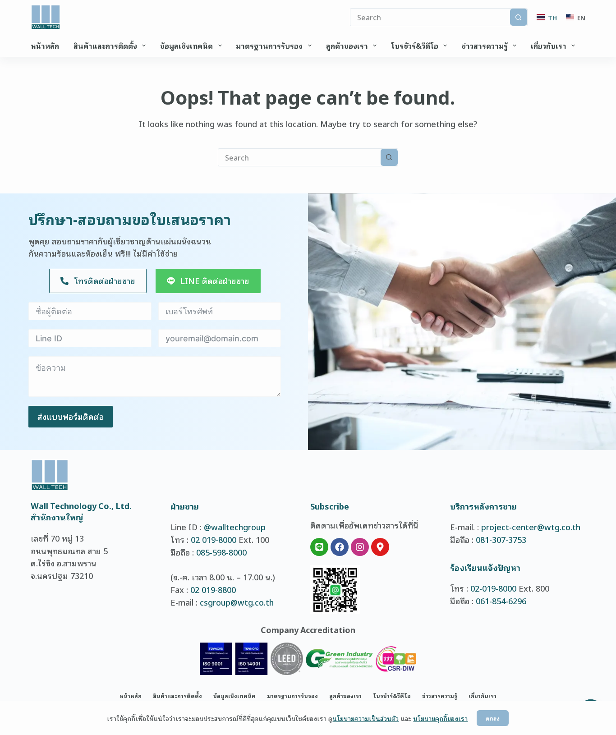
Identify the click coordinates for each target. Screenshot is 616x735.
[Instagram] (360, 547)
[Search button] (518, 17)
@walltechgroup (235, 526)
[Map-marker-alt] (380, 547)
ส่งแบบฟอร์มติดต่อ (70, 416)
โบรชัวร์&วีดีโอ (414, 45)
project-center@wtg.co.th (530, 526)
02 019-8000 (213, 539)
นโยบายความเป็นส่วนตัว (365, 718)
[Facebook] (340, 547)
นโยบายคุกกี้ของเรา (440, 718)
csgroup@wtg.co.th (237, 602)
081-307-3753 (501, 539)
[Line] (319, 547)
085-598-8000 (221, 552)
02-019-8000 (493, 588)
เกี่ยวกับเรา (548, 45)
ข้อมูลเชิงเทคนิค (186, 45)
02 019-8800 (213, 589)
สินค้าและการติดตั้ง (105, 45)
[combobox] (299, 157)
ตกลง (493, 718)
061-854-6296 (501, 600)
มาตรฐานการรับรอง (269, 45)
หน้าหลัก (45, 45)
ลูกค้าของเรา (347, 45)
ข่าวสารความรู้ (484, 45)
